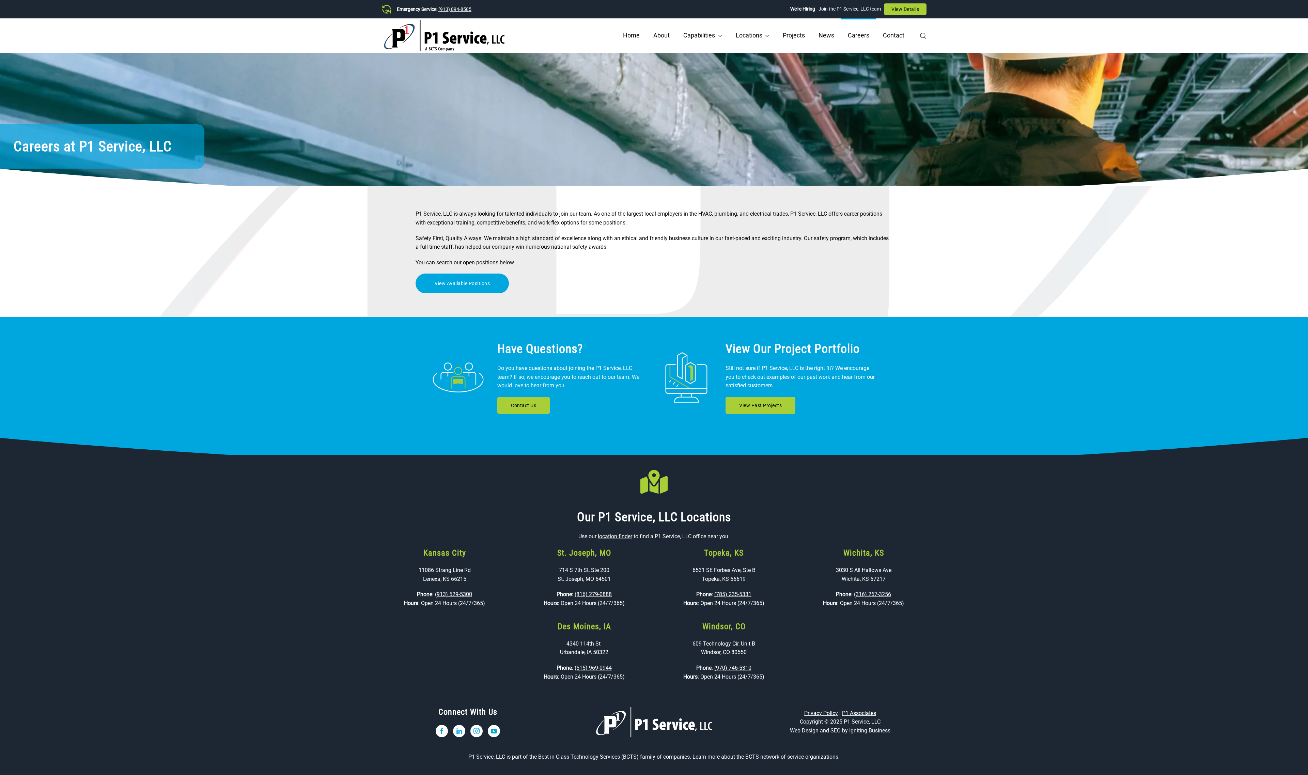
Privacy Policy (821, 713)
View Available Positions (462, 283)
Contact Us (523, 405)
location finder (615, 536)
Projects (794, 35)
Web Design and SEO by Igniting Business (840, 730)
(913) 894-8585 (454, 9)
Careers (858, 35)
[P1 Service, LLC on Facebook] (442, 731)
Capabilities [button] (699, 35)
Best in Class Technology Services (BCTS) (588, 757)
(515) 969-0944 (593, 668)
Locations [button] (749, 35)
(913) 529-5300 (453, 594)
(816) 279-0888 (593, 594)
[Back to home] (444, 35)
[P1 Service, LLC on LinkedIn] (459, 731)
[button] (923, 35)
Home (631, 35)
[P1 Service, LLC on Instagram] (476, 731)
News (826, 35)
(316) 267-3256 (872, 594)
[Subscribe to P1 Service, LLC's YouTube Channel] (494, 731)
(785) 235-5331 (732, 594)
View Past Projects (760, 405)
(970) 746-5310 (732, 668)
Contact (893, 35)
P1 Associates (859, 713)
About (661, 35)
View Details (905, 9)
